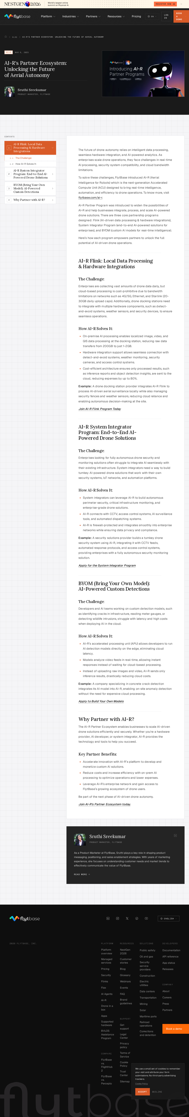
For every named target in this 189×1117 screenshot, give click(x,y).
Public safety (147, 950)
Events (124, 987)
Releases (167, 969)
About (165, 991)
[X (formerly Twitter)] (127, 918)
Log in (166, 16)
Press (165, 1003)
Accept (142, 1091)
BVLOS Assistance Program (107, 1034)
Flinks (104, 981)
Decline (157, 1091)
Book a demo (179, 16)
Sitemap (125, 1081)
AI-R (103, 1000)
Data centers (147, 991)
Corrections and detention (148, 1033)
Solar (143, 1010)
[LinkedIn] (108, 918)
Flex (103, 987)
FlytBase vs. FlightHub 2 (106, 1065)
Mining (143, 1004)
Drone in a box (107, 1007)
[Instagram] (117, 918)
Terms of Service (125, 1054)
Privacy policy (124, 1045)
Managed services (106, 960)
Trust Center (124, 1073)
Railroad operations (146, 1023)
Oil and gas (146, 956)
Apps (104, 1016)
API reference (170, 956)
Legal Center (124, 1036)
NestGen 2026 (125, 951)
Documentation (171, 950)
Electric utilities (144, 983)
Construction (147, 975)
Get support (124, 1026)
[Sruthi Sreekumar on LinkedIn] (175, 835)
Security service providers (145, 966)
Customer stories (126, 960)
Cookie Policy (124, 1064)
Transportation (148, 997)
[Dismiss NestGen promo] (181, 4)
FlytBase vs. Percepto (106, 1080)
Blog (14, 37)
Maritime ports (148, 1016)
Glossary (125, 975)
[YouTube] (146, 918)
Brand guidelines (126, 1001)
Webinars (125, 981)
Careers (166, 997)
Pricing (105, 969)
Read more (80, 874)
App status (168, 962)
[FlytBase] (17, 16)
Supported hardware (107, 1023)
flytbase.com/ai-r (90, 198)
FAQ (122, 994)
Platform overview (106, 951)
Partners (167, 1010)
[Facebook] (136, 918)
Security (106, 975)
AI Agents (106, 994)
